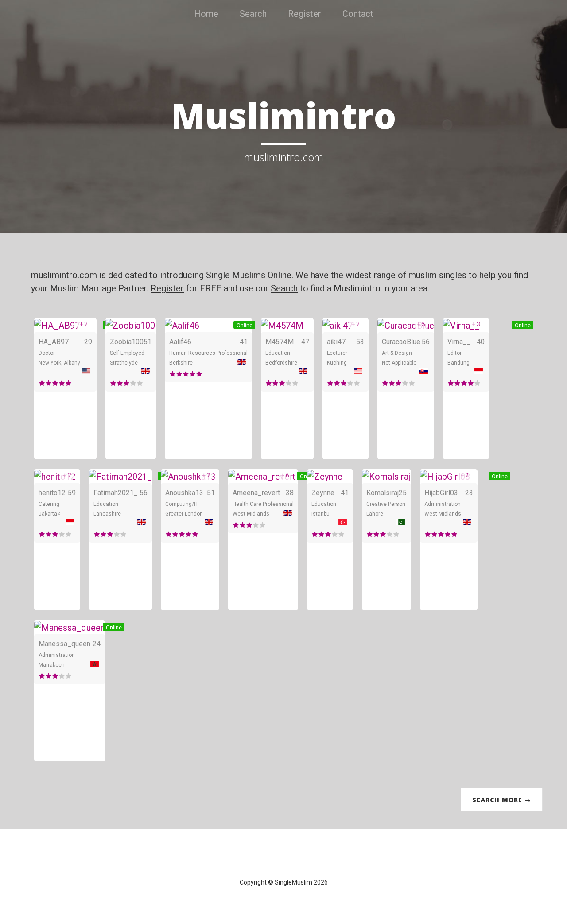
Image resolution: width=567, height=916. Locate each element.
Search (253, 13)
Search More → (501, 800)
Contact (357, 13)
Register (304, 13)
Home (206, 13)
